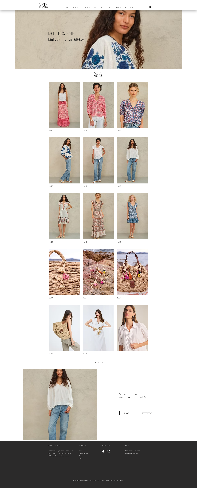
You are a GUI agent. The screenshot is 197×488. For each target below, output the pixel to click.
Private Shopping (83, 453)
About (80, 456)
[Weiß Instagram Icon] (108, 452)
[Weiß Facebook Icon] (103, 452)
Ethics (80, 458)
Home (80, 451)
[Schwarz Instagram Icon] (150, 7)
